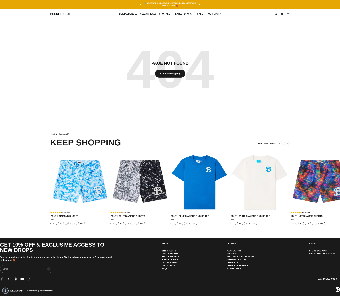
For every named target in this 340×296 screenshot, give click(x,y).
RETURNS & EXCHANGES (240, 256)
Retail (313, 243)
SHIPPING (232, 254)
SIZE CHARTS (169, 251)
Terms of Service (46, 291)
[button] (5, 291)
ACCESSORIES (170, 262)
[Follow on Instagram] (15, 279)
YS (61, 223)
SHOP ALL (164, 14)
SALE (200, 14)
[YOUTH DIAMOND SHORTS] (79, 182)
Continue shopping (170, 73)
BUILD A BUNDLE (128, 14)
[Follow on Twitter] (8, 279)
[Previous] (140, 4)
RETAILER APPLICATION (322, 254)
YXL (81, 223)
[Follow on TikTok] (29, 279)
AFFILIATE (232, 262)
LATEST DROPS (183, 14)
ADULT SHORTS (170, 254)
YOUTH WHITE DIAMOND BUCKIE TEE (250, 216)
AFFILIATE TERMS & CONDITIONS (237, 267)
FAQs (164, 268)
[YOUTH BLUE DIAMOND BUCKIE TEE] (200, 182)
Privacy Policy (31, 291)
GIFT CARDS (168, 265)
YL (74, 223)
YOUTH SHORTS (170, 256)
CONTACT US (234, 251)
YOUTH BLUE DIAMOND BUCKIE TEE (190, 216)
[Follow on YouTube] (22, 279)
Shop (165, 243)
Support (232, 243)
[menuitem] (170, 250)
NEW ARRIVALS (148, 14)
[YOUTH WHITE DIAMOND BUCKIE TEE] (260, 182)
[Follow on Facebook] (2, 279)
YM (68, 223)
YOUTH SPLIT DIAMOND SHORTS (127, 216)
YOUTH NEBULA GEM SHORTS (307, 216)
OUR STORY (214, 14)
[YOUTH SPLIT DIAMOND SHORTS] (139, 182)
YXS (53, 223)
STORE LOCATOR (236, 259)
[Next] (199, 4)
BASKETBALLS (170, 259)
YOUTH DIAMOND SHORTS (64, 216)
